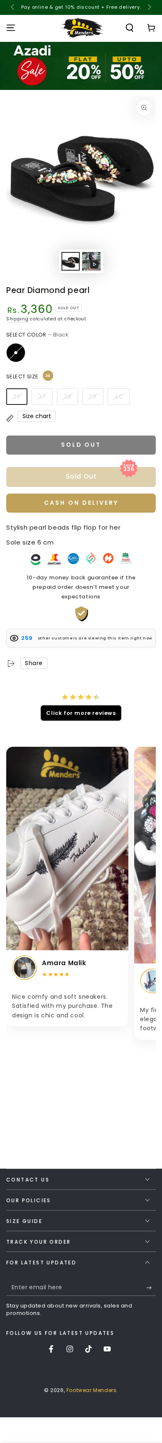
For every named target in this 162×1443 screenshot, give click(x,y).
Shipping (17, 319)
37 (42, 396)
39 (93, 396)
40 (118, 396)
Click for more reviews (80, 713)
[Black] (15, 352)
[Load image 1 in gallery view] (70, 261)
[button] (129, 28)
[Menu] (11, 28)
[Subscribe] (151, 1287)
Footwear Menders (91, 1390)
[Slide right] (149, 7)
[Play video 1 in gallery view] (91, 261)
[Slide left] (13, 7)
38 (67, 396)
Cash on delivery (81, 503)
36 (17, 396)
